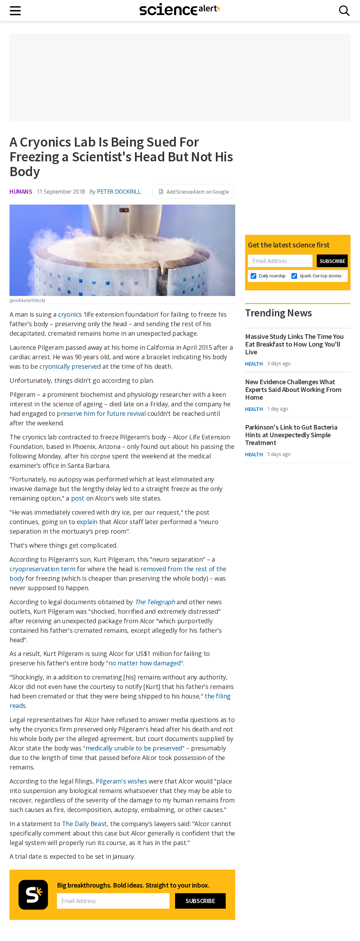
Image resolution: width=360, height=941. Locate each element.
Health (254, 363)
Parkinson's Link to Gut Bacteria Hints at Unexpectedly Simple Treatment (291, 434)
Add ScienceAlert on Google (198, 191)
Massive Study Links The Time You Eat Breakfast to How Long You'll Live (294, 344)
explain (87, 521)
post (77, 498)
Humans (20, 191)
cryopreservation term (42, 569)
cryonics (70, 314)
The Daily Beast (84, 823)
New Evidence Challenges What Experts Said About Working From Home (293, 389)
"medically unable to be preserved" (133, 748)
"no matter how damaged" (144, 663)
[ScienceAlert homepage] (180, 10)
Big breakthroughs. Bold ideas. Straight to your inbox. (133, 885)
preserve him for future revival (101, 413)
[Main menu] (15, 11)
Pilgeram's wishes (121, 781)
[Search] (344, 11)
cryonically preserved (70, 366)
